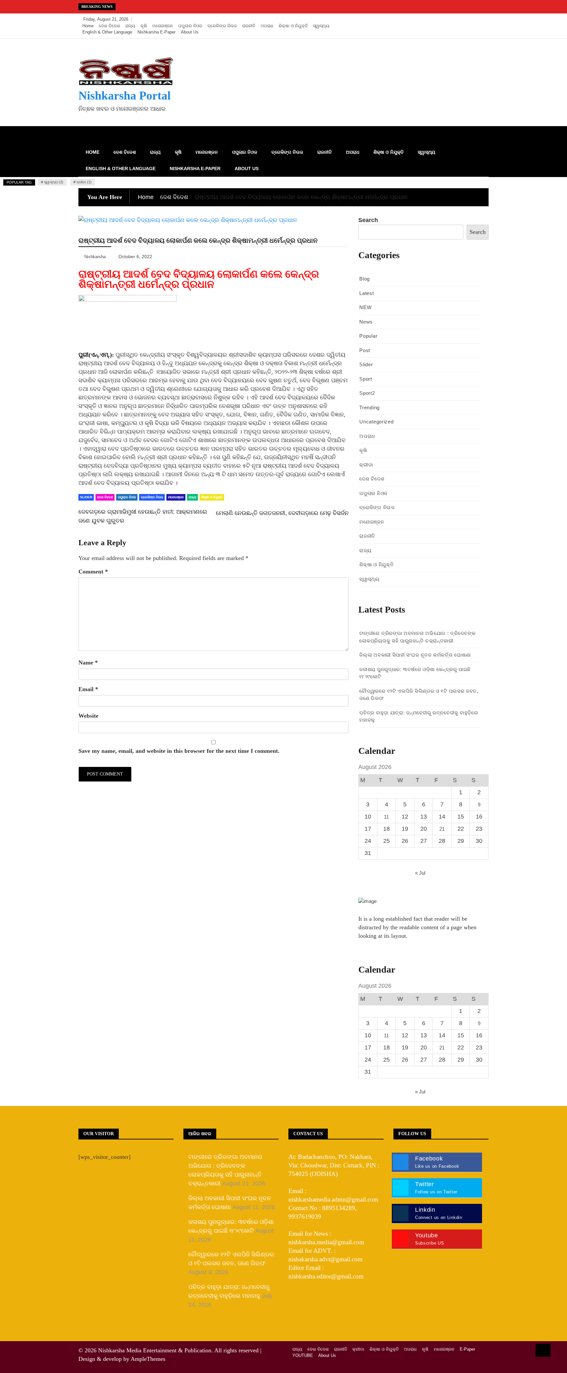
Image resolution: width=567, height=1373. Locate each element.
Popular (368, 336)
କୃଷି (143, 25)
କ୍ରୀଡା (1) (84, 182)
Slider (86, 497)
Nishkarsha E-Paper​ (156, 32)
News (366, 322)
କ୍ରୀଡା (366, 464)
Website (88, 715)
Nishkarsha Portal (124, 95)
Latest (366, 293)
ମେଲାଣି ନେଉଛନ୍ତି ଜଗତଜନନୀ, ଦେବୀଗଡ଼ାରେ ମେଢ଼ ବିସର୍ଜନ (282, 513)
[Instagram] (472, 19)
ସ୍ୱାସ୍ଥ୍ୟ (321, 25)
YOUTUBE (302, 1355)
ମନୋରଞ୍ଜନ (162, 25)
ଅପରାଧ (267, 25)
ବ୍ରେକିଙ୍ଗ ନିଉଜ (222, 25)
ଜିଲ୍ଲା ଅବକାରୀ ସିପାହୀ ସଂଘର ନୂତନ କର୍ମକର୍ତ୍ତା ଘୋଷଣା (415, 655)
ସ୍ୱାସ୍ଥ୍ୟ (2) (53, 182)
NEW (365, 307)
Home (88, 25)
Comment (93, 571)
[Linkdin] (482, 19)
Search (368, 220)
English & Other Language (107, 32)
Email (88, 689)
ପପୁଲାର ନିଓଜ (190, 25)
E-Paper (467, 1349)
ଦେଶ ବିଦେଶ (109, 25)
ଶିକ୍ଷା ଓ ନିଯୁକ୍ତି (293, 25)
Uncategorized (376, 421)
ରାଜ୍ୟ (130, 25)
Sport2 (367, 393)
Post (364, 350)
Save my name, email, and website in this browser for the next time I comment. (179, 751)
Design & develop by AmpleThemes (121, 1359)
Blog (364, 278)
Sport (365, 379)
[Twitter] (462, 19)
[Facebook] (453, 19)
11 (386, 817)
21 (442, 829)
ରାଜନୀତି (248, 25)
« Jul (420, 873)
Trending (369, 407)
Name (88, 662)
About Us (190, 32)
